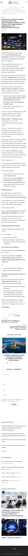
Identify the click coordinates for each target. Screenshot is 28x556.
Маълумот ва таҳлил (13, 7)
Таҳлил (22, 7)
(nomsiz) (3, 451)
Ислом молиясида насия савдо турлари (11, 461)
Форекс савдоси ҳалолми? (8, 473)
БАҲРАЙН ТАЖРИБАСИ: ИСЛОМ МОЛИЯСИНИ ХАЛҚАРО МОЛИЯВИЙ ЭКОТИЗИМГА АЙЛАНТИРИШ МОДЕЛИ (13, 428)
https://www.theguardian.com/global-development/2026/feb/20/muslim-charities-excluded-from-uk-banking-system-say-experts (13, 302)
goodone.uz (23, 553)
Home (3, 7)
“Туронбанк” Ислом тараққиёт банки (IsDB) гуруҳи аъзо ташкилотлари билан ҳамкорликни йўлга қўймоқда (12, 513)
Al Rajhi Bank (4, 480)
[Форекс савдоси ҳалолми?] (14, 527)
